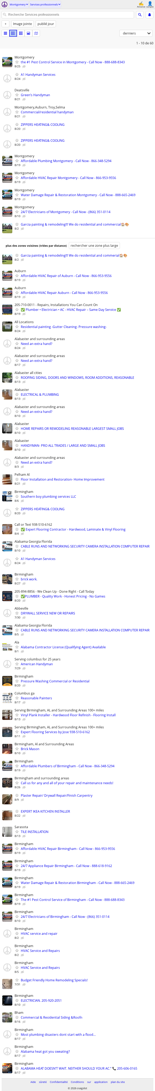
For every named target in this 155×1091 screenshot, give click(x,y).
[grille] (21, 33)
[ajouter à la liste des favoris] (17, 61)
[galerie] (28, 33)
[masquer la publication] (24, 66)
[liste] (5, 33)
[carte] (36, 33)
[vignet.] (13, 33)
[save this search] (149, 14)
